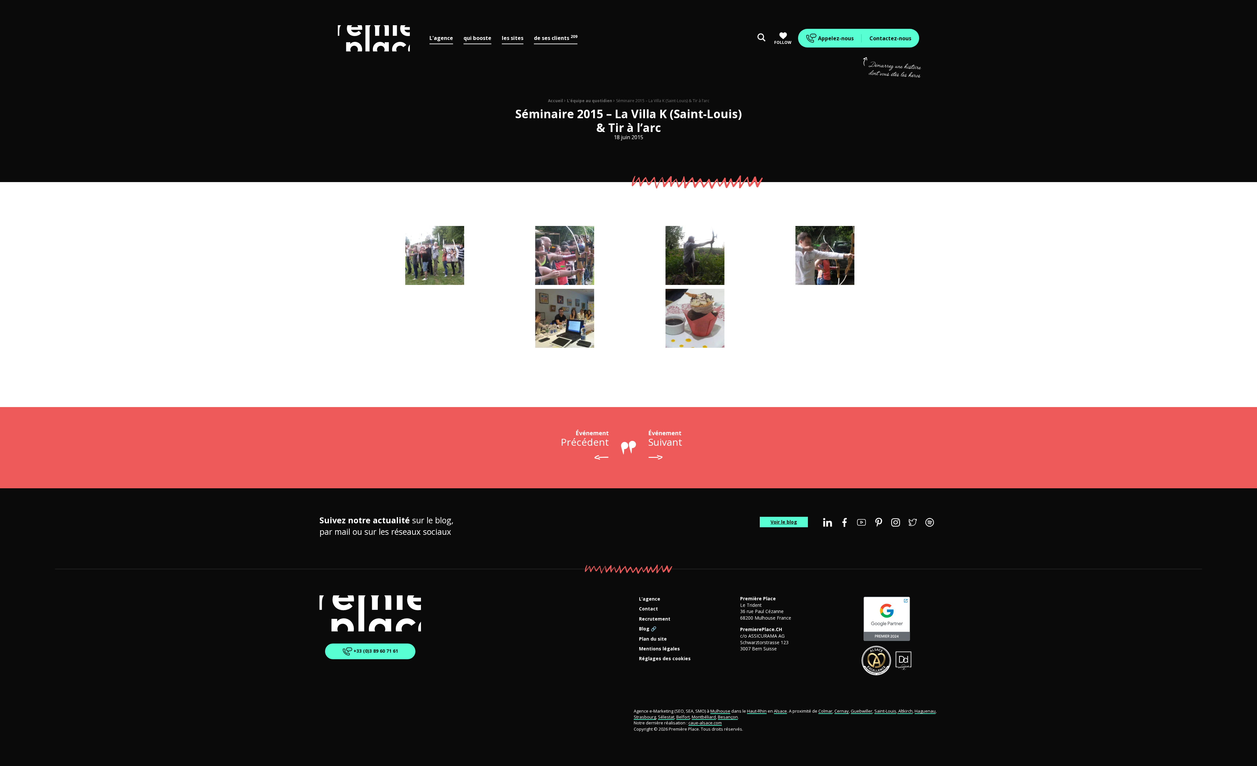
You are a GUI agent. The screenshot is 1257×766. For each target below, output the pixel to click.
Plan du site (653, 639)
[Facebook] (844, 522)
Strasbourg (645, 717)
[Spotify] (930, 522)
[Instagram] (895, 522)
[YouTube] (861, 522)
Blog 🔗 (647, 629)
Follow (783, 42)
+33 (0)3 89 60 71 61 (375, 650)
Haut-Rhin (757, 711)
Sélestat (666, 717)
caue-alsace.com (705, 723)
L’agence (649, 599)
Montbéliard (704, 717)
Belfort (683, 717)
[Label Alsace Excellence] (876, 660)
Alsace (780, 711)
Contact (648, 609)
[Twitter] (912, 522)
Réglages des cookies (665, 659)
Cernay (841, 711)
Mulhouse (720, 711)
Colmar (825, 711)
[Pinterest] (878, 522)
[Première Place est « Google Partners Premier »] (886, 619)
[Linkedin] (827, 522)
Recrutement (654, 619)
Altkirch (905, 711)
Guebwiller (861, 711)
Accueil (555, 100)
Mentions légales (659, 649)
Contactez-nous (890, 38)
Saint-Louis (885, 711)
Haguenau (925, 711)
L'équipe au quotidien (589, 100)
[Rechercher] (761, 38)
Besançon (728, 717)
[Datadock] (903, 660)
